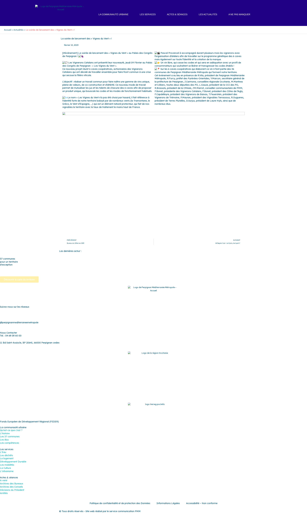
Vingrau (298, 270)
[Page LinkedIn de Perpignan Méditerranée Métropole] (161, 314)
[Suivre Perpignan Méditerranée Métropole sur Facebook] (137, 314)
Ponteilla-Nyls (7, 270)
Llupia (204, 267)
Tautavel (178, 270)
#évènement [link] (70, 53)
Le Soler (194, 267)
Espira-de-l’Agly (152, 267)
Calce (71, 267)
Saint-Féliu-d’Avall (56, 270)
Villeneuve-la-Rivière (280, 270)
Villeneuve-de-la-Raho (255, 270)
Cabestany (35, 267)
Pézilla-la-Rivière (277, 267)
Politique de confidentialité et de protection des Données (120, 503)
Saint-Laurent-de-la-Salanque (104, 270)
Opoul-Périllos (229, 267)
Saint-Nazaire (129, 270)
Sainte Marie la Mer (149, 270)
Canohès (81, 267)
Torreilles (190, 270)
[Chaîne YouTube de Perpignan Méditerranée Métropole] (153, 314)
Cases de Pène (96, 267)
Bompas (22, 267)
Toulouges (203, 270)
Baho (3, 267)
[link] (83, 62)
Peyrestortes (259, 267)
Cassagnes (112, 267)
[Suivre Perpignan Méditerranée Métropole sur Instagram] (145, 314)
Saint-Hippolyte (76, 270)
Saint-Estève (37, 270)
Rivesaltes (22, 270)
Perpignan (244, 267)
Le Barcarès (180, 267)
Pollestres (294, 267)
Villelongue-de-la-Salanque (226, 270)
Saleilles (167, 270)
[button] (271, 14)
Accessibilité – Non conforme (201, 503)
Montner (214, 267)
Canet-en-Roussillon (54, 267)
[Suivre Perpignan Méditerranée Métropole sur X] (169, 314)
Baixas (12, 267)
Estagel (168, 267)
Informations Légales (168, 503)
